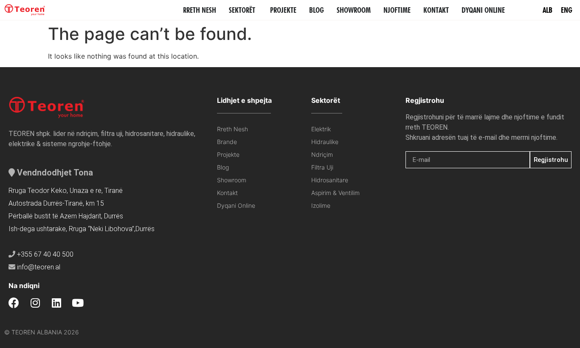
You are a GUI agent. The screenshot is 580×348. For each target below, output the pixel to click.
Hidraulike (324, 141)
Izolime (320, 205)
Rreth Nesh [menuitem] (199, 10)
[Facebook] (13, 302)
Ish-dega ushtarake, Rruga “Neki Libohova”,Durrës (81, 229)
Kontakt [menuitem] (436, 10)
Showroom (231, 180)
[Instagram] (35, 302)
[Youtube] (77, 302)
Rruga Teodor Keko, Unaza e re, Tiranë (65, 191)
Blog (223, 167)
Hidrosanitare (329, 180)
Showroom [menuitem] (354, 10)
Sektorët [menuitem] (242, 10)
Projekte (228, 154)
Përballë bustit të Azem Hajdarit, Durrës (65, 216)
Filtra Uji (322, 167)
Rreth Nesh (232, 129)
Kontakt (227, 192)
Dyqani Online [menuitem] (483, 10)
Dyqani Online (236, 205)
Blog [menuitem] (316, 10)
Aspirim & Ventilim (335, 192)
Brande (227, 141)
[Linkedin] (56, 302)
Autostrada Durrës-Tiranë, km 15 (56, 203)
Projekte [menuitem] (283, 10)
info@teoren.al (38, 267)
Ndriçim (322, 154)
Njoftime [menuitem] (397, 10)
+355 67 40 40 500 (45, 254)
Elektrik (321, 129)
